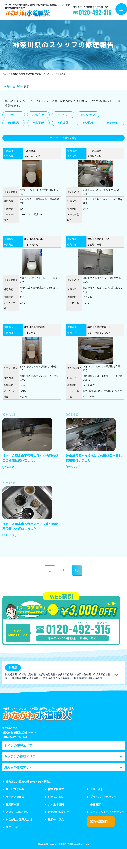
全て (14, 114)
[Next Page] (77, 570)
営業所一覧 (12, 804)
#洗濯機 (88, 123)
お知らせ (38, 114)
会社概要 (95, 804)
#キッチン (88, 114)
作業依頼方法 (56, 789)
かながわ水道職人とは (19, 819)
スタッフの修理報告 (18, 811)
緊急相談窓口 (99, 821)
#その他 (112, 123)
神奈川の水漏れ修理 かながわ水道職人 (28, 781)
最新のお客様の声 (58, 811)
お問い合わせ (98, 789)
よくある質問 (56, 804)
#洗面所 (38, 123)
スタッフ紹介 (14, 827)
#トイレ (63, 114)
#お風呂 (13, 123)
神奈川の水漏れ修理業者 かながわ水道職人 (22, 74)
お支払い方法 (56, 796)
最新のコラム (56, 819)
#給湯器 (63, 123)
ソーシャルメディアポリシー (107, 811)
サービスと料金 (15, 789)
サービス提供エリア (18, 796)
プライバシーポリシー (103, 796)
